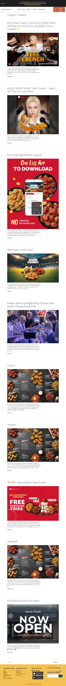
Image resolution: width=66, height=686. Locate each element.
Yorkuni (11, 424)
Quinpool (12, 541)
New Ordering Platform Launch (24, 154)
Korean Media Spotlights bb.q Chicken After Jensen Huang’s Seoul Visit (31, 305)
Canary (11, 365)
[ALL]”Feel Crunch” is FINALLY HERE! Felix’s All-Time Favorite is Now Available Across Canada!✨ (31, 26)
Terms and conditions (7, 678)
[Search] (60, 676)
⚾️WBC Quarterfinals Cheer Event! (26, 482)
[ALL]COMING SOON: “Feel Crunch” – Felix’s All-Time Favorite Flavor (31, 90)
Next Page (56, 662)
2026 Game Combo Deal (20, 249)
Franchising (18, 672)
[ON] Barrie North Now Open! (23, 600)
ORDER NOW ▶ (33, 4)
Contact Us (18, 670)
